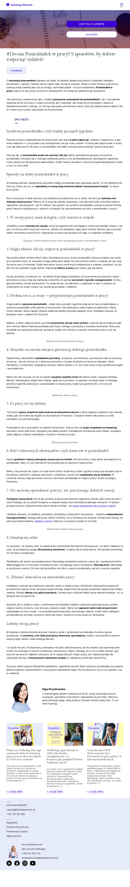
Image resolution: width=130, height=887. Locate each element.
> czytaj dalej (14, 791)
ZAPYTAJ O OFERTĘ (91, 24)
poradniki (92, 34)
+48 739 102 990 (15, 814)
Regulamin (12, 822)
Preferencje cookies (17, 831)
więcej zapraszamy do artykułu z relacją (93, 505)
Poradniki (16, 70)
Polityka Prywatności (17, 827)
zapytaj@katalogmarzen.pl (20, 809)
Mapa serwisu (13, 836)
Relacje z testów (43, 521)
